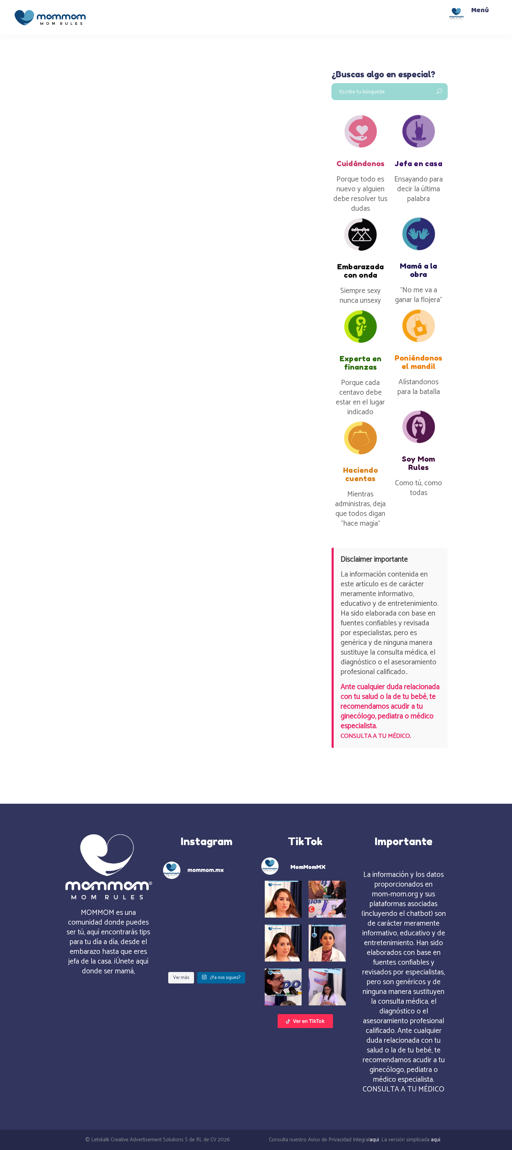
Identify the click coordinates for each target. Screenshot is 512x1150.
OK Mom (168, 154)
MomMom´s (86, 145)
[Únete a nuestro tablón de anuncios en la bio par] (230, 899)
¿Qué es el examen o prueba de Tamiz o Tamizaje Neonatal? (121, 191)
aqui (374, 1139)
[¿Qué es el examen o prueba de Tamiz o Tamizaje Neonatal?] (124, 99)
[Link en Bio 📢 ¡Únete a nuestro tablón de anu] (230, 954)
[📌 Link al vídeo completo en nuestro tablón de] (184, 954)
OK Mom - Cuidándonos (91, 163)
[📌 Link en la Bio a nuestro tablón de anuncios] (184, 926)
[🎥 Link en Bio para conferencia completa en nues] (230, 926)
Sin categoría (135, 163)
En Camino (83, 154)
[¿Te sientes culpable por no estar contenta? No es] (184, 899)
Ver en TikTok (309, 1021)
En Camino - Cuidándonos (126, 154)
